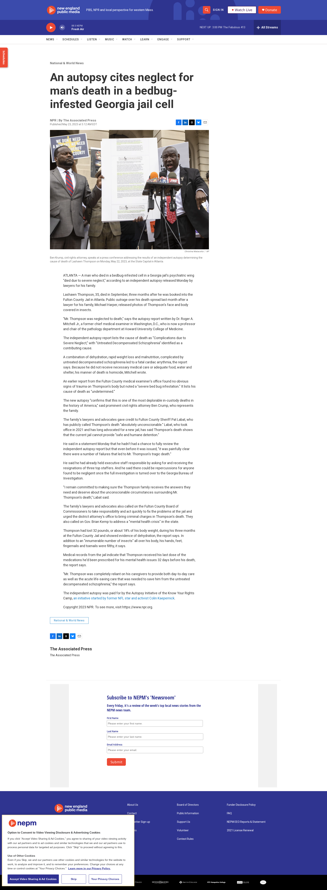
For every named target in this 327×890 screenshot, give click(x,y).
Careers (132, 830)
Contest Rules (185, 839)
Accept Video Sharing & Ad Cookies (33, 879)
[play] (51, 27)
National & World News (67, 63)
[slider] (68, 27)
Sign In (218, 9)
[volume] (62, 27)
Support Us (183, 821)
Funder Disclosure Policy (241, 804)
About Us (132, 804)
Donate (271, 10)
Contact (132, 813)
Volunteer (183, 830)
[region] (68, 850)
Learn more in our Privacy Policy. (89, 868)
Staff (130, 839)
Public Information (188, 813)
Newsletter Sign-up (138, 821)
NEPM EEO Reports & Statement (246, 821)
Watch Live (243, 10)
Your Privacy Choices (105, 879)
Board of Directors (188, 804)
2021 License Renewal (240, 830)
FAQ (229, 813)
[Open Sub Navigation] (57, 39)
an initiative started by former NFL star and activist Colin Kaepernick (123, 598)
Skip (74, 879)
